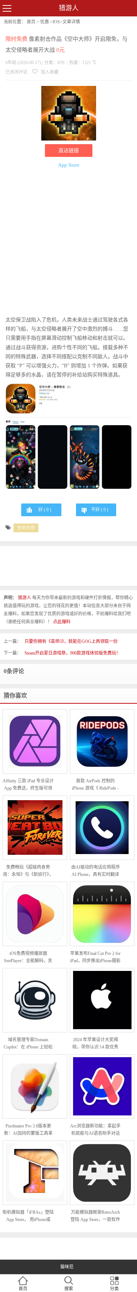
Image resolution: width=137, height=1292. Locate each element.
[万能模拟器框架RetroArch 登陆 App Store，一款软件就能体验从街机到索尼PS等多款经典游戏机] (102, 1173)
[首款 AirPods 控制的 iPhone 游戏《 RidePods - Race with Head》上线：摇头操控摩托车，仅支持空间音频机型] (102, 741)
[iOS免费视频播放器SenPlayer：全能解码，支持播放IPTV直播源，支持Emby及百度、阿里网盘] (35, 914)
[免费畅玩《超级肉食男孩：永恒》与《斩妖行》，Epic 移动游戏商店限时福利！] (35, 827)
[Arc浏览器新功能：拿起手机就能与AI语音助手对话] (102, 1086)
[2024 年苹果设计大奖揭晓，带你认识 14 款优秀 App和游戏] (102, 1000)
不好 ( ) (99, 509)
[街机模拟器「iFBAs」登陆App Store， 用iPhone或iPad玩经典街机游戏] (35, 1172)
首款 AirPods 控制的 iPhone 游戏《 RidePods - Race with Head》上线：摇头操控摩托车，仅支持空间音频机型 (95, 785)
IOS (56, 21)
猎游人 (69, 8)
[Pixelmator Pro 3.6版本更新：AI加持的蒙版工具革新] (35, 1086)
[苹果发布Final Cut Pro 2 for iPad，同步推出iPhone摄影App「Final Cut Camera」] (102, 914)
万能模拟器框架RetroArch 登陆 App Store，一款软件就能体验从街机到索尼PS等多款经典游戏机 (95, 1216)
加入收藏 (49, 72)
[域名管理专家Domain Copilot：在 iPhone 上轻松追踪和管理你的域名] (35, 1000)
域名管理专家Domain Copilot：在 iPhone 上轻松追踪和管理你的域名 (28, 1044)
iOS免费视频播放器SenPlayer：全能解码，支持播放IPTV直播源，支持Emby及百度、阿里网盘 (28, 957)
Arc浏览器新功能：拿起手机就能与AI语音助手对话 (95, 1129)
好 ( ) (44, 509)
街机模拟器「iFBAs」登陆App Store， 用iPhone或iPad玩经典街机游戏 (28, 1216)
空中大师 (26, 527)
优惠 (44, 21)
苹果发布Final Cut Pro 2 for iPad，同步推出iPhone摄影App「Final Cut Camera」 (95, 957)
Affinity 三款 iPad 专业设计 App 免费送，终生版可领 (28, 784)
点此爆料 (62, 621)
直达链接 (68, 150)
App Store (68, 165)
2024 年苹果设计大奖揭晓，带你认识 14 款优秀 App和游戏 (95, 1044)
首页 (31, 21)
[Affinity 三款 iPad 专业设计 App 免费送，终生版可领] (35, 741)
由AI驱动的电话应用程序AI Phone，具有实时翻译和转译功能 (95, 871)
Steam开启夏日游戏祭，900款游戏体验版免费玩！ (72, 653)
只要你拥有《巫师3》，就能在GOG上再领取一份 (71, 641)
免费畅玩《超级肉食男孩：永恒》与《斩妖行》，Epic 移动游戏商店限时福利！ (28, 871)
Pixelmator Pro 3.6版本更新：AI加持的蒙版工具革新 (28, 1130)
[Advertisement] (68, 243)
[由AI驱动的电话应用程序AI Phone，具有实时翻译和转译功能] (102, 827)
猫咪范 (66, 1266)
